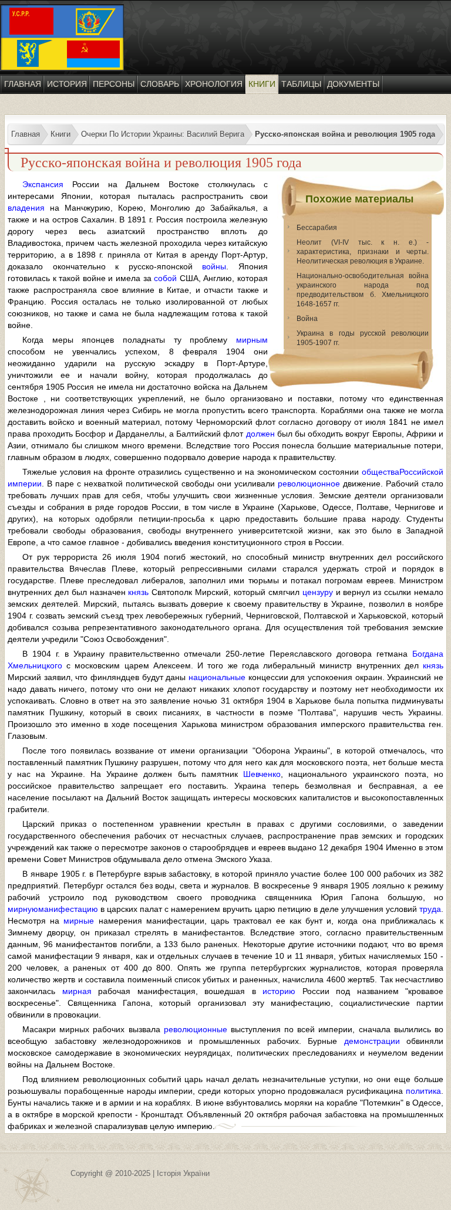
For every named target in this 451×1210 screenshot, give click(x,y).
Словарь (159, 84)
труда (430, 909)
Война (307, 319)
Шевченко (262, 774)
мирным (252, 339)
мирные (78, 920)
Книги (261, 84)
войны (214, 266)
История (67, 84)
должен (260, 433)
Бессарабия (317, 228)
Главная (22, 84)
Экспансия (42, 184)
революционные (195, 1029)
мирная (77, 991)
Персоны (113, 84)
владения (26, 207)
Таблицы (301, 84)
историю (278, 991)
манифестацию (68, 909)
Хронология (214, 84)
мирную (23, 909)
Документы (353, 84)
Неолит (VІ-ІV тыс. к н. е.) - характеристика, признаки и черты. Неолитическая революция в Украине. (363, 251)
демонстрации (372, 1041)
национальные (217, 677)
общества (380, 471)
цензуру (317, 592)
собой (165, 278)
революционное (309, 483)
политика (423, 1091)
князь (138, 592)
